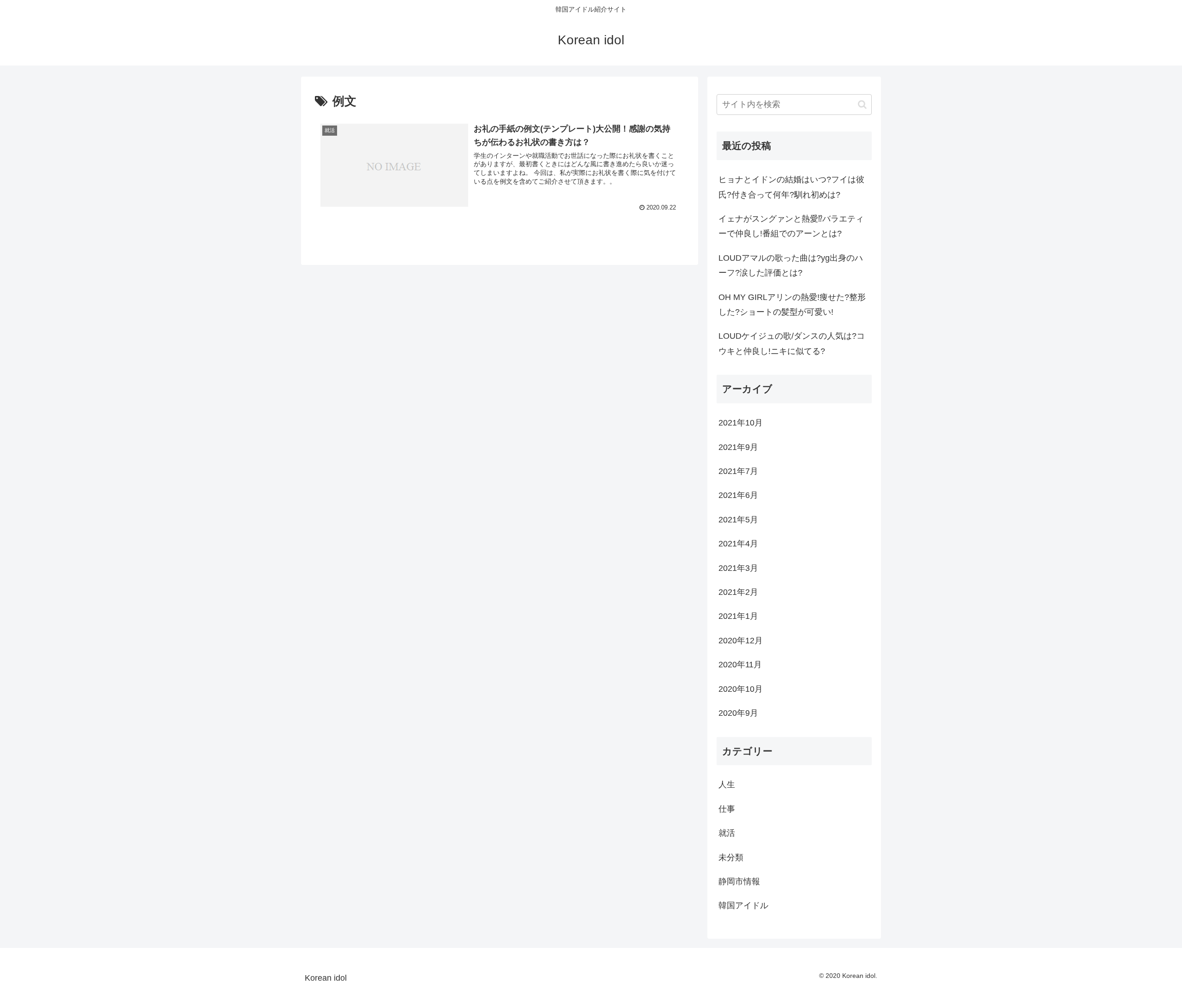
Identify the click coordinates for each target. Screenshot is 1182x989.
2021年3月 (738, 568)
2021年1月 (738, 616)
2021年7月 (738, 471)
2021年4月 (738, 543)
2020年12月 (740, 640)
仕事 (726, 809)
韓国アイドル (743, 905)
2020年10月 (740, 689)
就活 (726, 833)
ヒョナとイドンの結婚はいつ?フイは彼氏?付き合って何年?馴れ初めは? (791, 187)
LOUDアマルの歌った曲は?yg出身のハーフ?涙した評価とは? (790, 265)
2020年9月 (738, 713)
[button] (862, 104)
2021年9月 (738, 447)
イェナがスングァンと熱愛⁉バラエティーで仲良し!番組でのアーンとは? (791, 226)
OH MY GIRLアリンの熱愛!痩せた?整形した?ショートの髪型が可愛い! (792, 305)
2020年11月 (740, 664)
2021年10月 (740, 422)
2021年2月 (738, 592)
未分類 (730, 857)
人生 (726, 784)
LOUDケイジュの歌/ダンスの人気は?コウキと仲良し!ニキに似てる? (791, 343)
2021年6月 (738, 495)
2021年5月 (738, 519)
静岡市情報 (739, 881)
